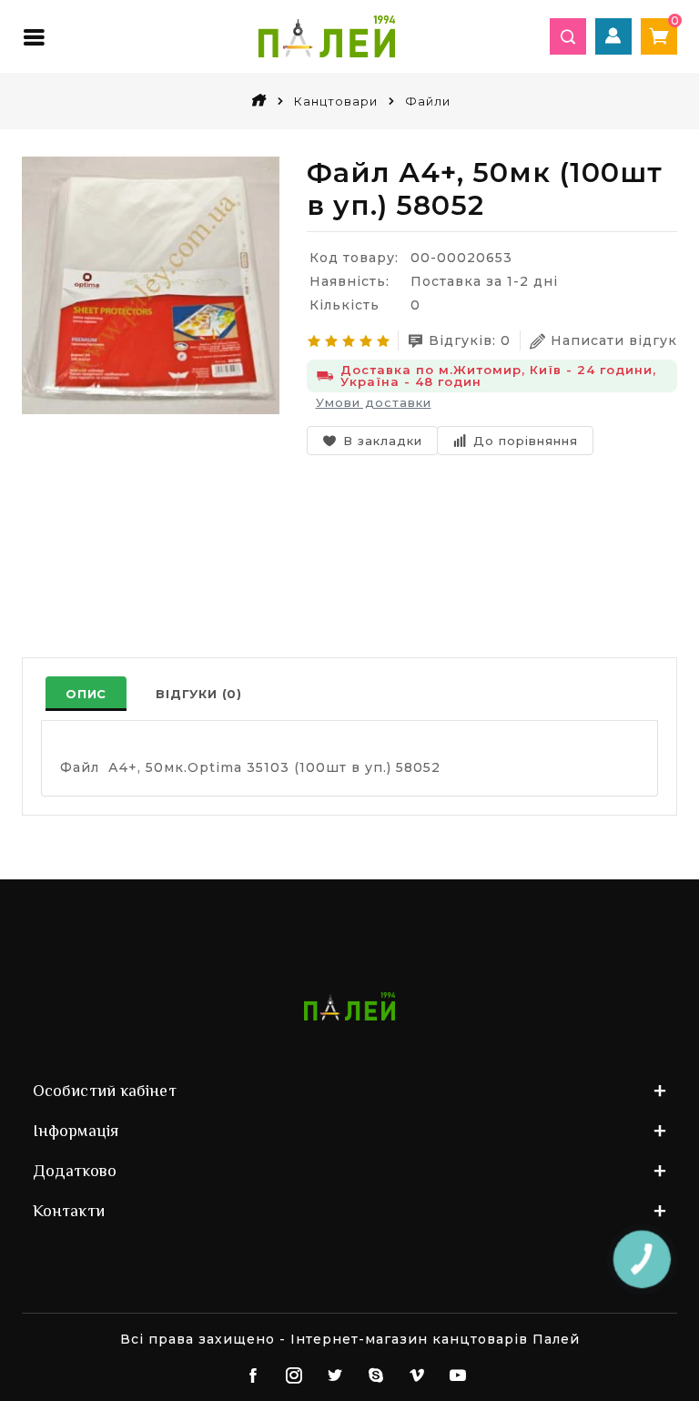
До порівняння (525, 440)
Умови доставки (373, 402)
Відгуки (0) (199, 693)
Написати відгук (614, 340)
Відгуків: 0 (470, 340)
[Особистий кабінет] (613, 36)
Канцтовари (336, 101)
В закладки (382, 440)
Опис (86, 693)
